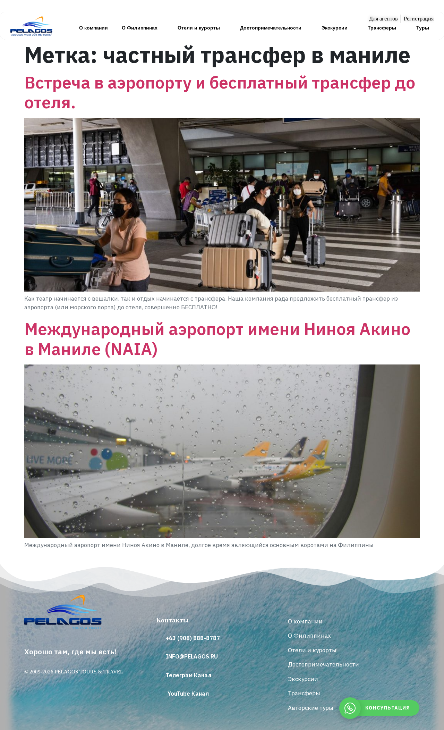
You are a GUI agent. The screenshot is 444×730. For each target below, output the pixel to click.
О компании (93, 28)
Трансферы (382, 28)
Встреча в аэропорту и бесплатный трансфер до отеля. (219, 92)
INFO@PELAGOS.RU (192, 656)
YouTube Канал (188, 693)
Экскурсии (335, 28)
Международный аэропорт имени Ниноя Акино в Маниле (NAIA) (217, 339)
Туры (422, 28)
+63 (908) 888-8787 (193, 638)
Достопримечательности (270, 28)
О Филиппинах (139, 28)
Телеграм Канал (188, 675)
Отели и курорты (199, 28)
